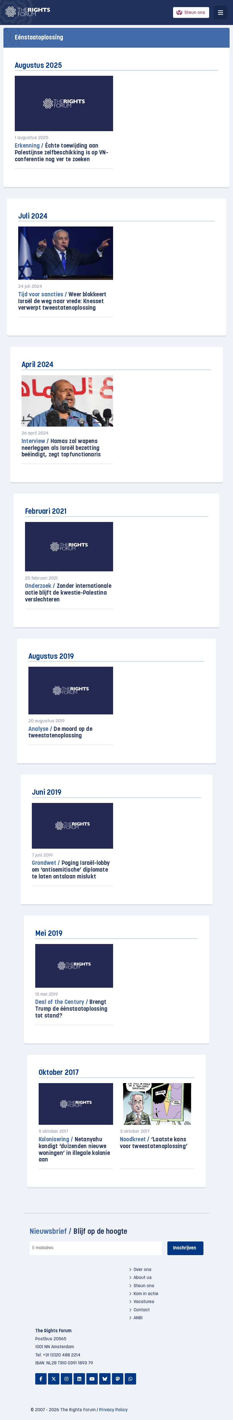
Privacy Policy (113, 1410)
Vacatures (144, 1302)
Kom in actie (146, 1294)
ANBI (138, 1318)
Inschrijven (184, 1248)
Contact (142, 1310)
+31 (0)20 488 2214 (61, 1355)
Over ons (142, 1270)
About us (143, 1278)
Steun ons (194, 13)
